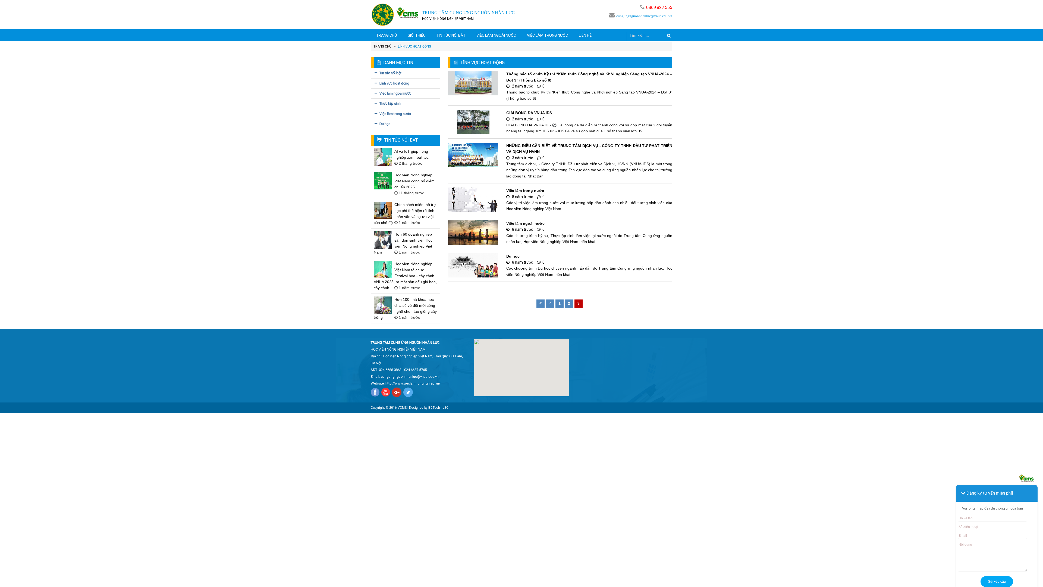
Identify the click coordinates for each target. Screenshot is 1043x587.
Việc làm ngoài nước (496, 35)
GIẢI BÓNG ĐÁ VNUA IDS (529, 113)
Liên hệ (585, 35)
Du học (384, 124)
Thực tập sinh (390, 103)
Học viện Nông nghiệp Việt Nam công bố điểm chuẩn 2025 (414, 181)
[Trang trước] (550, 303)
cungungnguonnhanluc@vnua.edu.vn (644, 16)
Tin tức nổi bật (451, 35)
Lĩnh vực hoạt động (394, 83)
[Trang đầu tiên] (540, 303)
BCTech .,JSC (438, 408)
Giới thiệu (417, 35)
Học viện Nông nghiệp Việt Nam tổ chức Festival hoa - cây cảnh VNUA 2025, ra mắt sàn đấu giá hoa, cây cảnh (405, 276)
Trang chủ (386, 35)
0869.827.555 (659, 7)
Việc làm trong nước (547, 35)
